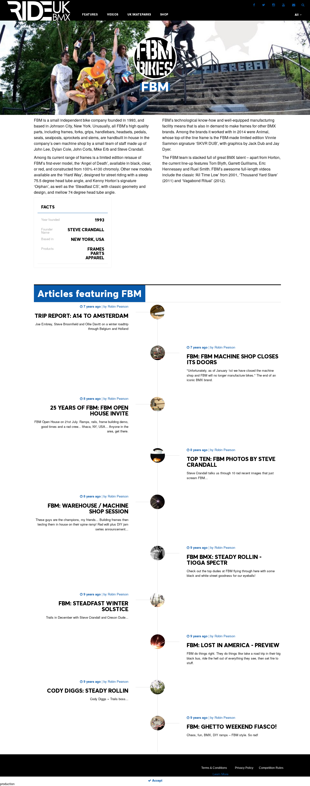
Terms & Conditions (214, 768)
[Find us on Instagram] (273, 5)
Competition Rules (271, 768)
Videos (112, 14)
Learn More (220, 774)
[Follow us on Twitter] (263, 5)
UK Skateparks (139, 14)
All (297, 14)
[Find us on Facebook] (254, 5)
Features (90, 14)
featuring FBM (90, 293)
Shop (164, 14)
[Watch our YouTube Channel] (283, 5)
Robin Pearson (117, 306)
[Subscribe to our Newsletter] (294, 5)
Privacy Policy (244, 768)
